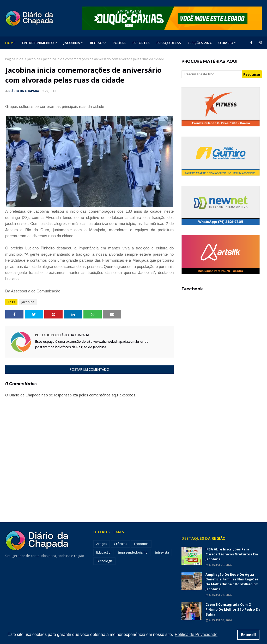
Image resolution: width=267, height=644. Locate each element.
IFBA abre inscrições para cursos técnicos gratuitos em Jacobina (231, 554)
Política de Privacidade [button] (196, 634)
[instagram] (259, 42)
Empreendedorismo (133, 552)
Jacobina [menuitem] (72, 42)
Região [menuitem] (96, 42)
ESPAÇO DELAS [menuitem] (168, 42)
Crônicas (120, 544)
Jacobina (33, 59)
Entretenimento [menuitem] (37, 42)
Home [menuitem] (10, 42)
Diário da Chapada (23, 91)
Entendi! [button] (248, 635)
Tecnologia (104, 561)
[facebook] (251, 42)
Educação (103, 552)
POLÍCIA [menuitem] (119, 42)
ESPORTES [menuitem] (141, 42)
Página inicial (14, 59)
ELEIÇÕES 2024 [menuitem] (199, 42)
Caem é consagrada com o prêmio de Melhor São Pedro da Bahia (232, 609)
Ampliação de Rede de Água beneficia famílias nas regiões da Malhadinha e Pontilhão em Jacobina (231, 582)
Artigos (101, 544)
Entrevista (162, 552)
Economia (141, 544)
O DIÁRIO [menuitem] (225, 42)
